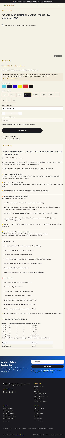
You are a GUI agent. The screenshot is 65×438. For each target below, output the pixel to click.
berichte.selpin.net (19, 434)
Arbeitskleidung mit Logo (40, 396)
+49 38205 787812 (39, 408)
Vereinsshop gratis (8, 411)
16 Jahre (51, 95)
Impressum (5, 428)
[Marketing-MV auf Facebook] (3, 392)
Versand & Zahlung (42, 428)
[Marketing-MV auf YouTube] (9, 392)
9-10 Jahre (27, 95)
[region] (32, 41)
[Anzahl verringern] (3, 113)
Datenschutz (17, 428)
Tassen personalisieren (9, 418)
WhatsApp (37, 411)
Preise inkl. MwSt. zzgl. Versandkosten (13, 66)
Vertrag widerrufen (7, 432)
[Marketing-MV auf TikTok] (12, 392)
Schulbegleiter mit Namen (10, 416)
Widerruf (24, 428)
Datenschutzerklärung (47, 370)
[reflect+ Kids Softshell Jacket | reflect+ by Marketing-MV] (32, 41)
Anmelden (47, 366)
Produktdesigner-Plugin (40, 401)
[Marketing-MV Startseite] (10, 5)
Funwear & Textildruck (40, 393)
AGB (11, 428)
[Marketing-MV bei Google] (15, 392)
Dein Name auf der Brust (9, 117)
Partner (51, 428)
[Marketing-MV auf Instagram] (6, 392)
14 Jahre (44, 95)
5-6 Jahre (12, 95)
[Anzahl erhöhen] (20, 113)
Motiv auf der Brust (7, 105)
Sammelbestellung (8, 408)
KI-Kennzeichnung (32, 428)
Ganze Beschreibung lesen (10, 79)
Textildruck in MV (38, 398)
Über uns (36, 416)
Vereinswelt (37, 391)
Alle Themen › (6, 421)
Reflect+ (36, 389)
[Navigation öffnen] (59, 5)
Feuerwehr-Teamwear (8, 413)
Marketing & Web (38, 386)
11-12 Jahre (36, 95)
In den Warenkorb (22, 130)
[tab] (7, 146)
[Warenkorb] (37, 5)
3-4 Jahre (5, 95)
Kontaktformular (38, 413)
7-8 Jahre (20, 95)
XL (14, 100)
